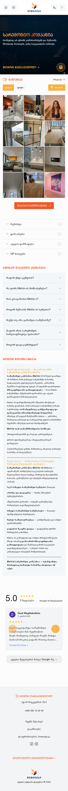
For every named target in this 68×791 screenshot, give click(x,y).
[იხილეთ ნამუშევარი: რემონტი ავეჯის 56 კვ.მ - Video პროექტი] (13, 134)
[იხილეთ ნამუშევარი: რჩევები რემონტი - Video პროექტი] (54, 108)
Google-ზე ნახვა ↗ (18, 645)
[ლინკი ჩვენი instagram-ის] (36, 744)
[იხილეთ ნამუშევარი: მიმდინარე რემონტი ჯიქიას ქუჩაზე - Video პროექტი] (13, 108)
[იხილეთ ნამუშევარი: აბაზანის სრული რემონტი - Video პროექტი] (34, 159)
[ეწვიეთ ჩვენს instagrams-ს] (13, 7)
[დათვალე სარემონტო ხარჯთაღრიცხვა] (60, 67)
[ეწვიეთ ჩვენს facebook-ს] (6, 7)
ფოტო (20, 87)
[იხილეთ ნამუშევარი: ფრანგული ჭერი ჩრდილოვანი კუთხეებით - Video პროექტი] (13, 185)
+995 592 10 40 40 (34, 710)
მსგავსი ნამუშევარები (32, 205)
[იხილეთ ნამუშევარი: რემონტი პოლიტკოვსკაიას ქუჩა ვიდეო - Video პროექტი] (34, 108)
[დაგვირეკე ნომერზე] (54, 7)
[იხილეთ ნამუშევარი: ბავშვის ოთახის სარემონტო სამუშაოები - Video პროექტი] (54, 185)
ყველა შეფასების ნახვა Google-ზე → (34, 659)
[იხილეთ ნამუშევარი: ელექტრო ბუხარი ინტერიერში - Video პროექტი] (54, 159)
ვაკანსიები (34, 729)
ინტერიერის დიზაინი (17, 501)
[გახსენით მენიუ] (62, 7)
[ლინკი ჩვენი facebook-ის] (31, 744)
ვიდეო (8, 87)
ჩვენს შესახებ (34, 721)
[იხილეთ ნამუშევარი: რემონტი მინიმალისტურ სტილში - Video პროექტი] (34, 134)
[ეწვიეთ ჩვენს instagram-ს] (36, 743)
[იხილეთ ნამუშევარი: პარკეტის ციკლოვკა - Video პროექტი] (34, 185)
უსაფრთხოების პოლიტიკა (34, 736)
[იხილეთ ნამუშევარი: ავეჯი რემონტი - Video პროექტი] (13, 159)
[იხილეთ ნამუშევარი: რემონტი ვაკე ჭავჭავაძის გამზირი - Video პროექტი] (54, 134)
